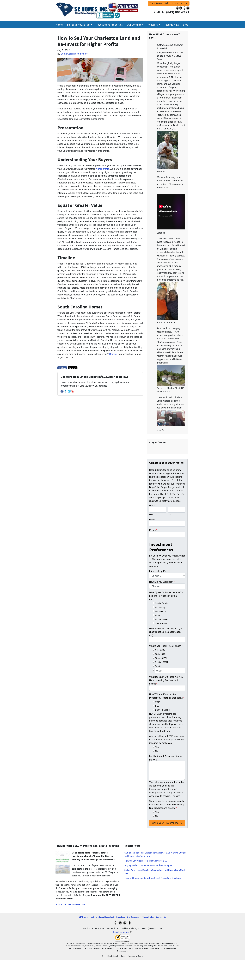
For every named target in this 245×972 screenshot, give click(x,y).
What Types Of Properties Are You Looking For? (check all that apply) (166, 596)
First (151, 514)
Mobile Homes (161, 619)
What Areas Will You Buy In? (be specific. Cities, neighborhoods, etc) (165, 632)
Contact (113, 353)
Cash (157, 701)
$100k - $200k (161, 661)
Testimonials (171, 25)
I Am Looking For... (159, 571)
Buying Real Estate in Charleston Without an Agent (148, 865)
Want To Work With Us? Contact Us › (168, 3)
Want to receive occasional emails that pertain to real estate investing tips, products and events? (166, 804)
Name (152, 505)
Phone (153, 530)
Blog (185, 25)
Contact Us (161, 917)
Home (59, 25)
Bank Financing (162, 709)
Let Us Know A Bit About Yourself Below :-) (166, 757)
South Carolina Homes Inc (74, 53)
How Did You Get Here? (162, 581)
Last (169, 514)
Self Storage (161, 623)
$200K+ (158, 665)
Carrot (140, 956)
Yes (157, 747)
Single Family (161, 603)
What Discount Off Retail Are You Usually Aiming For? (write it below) (166, 680)
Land (157, 615)
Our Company (135, 25)
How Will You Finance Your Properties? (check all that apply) (166, 695)
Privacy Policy (148, 917)
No (156, 750)
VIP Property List (86, 917)
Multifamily (160, 607)
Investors (152, 25)
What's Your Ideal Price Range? (166, 645)
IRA (157, 705)
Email (152, 519)
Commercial (160, 611)
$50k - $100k (161, 657)
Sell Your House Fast (78, 25)
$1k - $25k (160, 649)
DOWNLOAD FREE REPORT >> (70, 904)
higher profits (102, 168)
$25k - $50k (160, 653)
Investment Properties (110, 25)
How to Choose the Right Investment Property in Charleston (153, 878)
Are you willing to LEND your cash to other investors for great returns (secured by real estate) (166, 739)
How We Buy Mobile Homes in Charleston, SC (145, 860)
